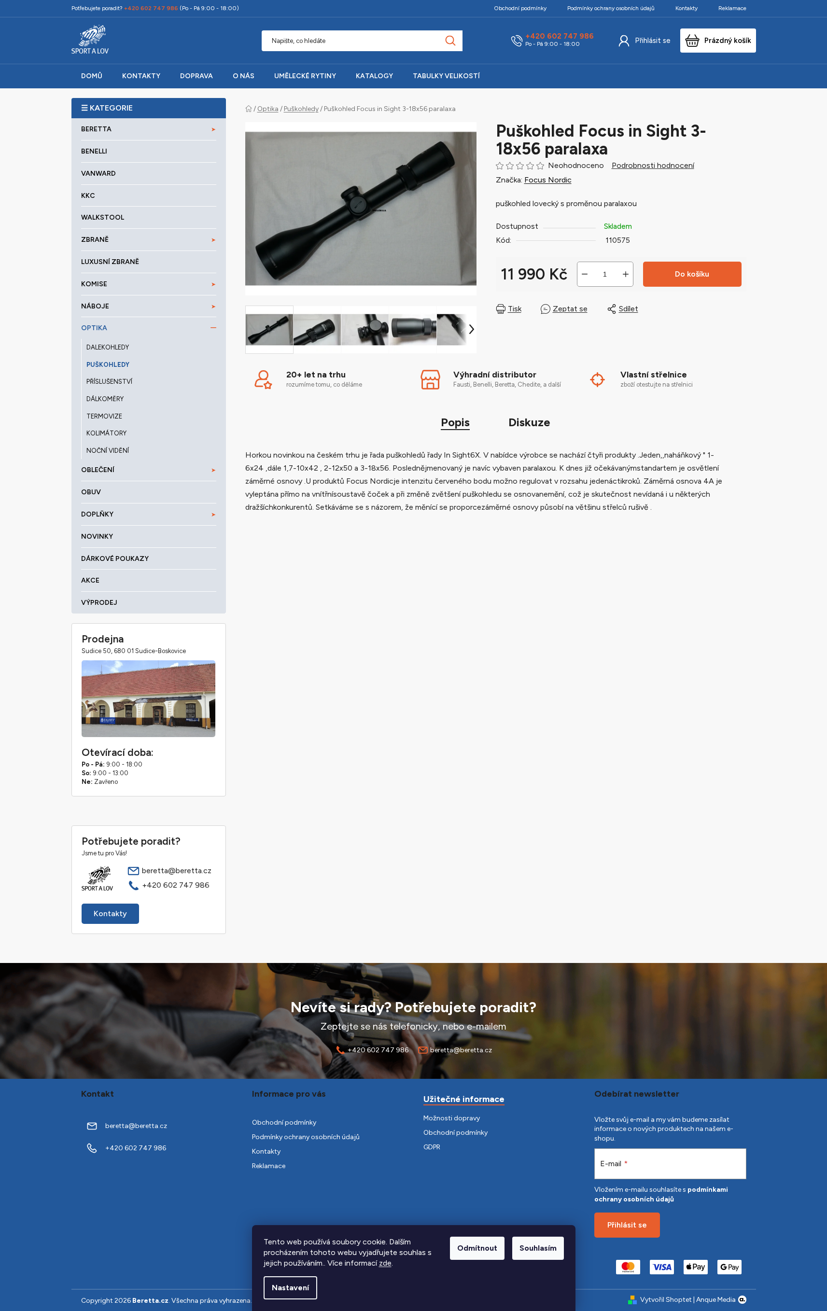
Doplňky (97, 514)
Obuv (91, 492)
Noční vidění (107, 450)
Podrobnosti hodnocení (653, 165)
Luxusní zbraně (110, 262)
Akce (90, 580)
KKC (88, 196)
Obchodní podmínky (520, 8)
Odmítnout (477, 1248)
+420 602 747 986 (559, 36)
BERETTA (96, 129)
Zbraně (95, 240)
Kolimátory (106, 433)
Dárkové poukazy (115, 559)
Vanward (98, 173)
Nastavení (290, 1287)
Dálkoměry (105, 399)
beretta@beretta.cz (176, 870)
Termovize (104, 416)
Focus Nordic (548, 179)
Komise (94, 284)
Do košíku (692, 274)
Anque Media (716, 1300)
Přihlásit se (653, 40)
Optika (94, 328)
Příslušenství (109, 381)
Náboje (95, 306)
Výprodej (99, 603)
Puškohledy (107, 364)
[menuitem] (91, 76)
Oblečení (97, 470)
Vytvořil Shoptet (666, 1300)
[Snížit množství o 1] (584, 274)
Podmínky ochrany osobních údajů (611, 8)
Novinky (97, 536)
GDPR (431, 1147)
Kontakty (686, 8)
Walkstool (102, 217)
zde (385, 1263)
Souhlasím (538, 1248)
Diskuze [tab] (529, 422)
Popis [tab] (455, 422)
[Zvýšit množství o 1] (625, 274)
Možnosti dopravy (451, 1118)
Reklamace (732, 8)
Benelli (94, 151)
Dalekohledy (107, 347)
